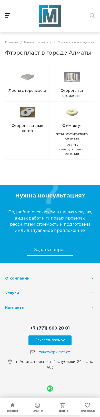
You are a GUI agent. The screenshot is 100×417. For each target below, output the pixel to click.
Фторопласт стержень (72, 93)
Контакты (15, 307)
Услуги (12, 293)
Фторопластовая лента (27, 128)
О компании (17, 278)
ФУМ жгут (72, 125)
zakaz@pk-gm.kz (54, 352)
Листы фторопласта (27, 90)
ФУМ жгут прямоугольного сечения (72, 149)
